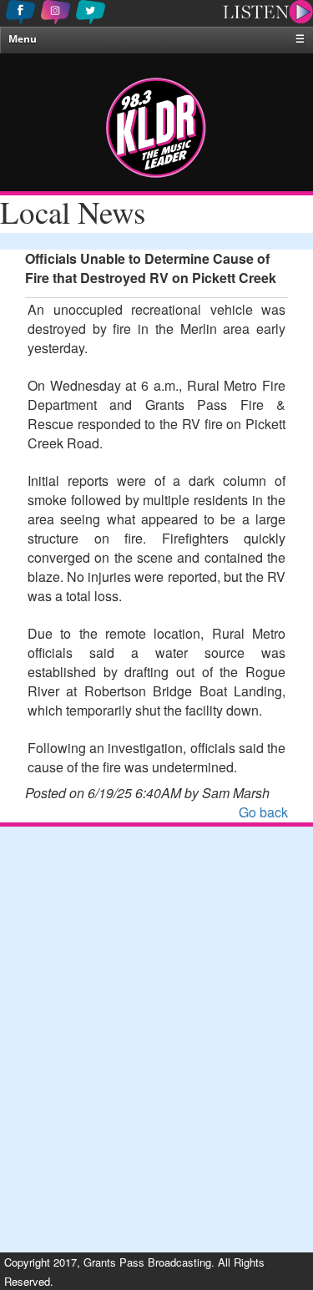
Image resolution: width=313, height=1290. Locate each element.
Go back (263, 812)
